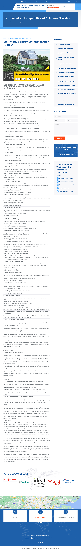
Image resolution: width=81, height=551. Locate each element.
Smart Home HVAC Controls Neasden (65, 63)
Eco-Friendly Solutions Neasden (66, 72)
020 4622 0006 (53, 7)
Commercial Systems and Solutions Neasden (66, 77)
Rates (43, 5)
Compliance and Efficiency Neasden (67, 93)
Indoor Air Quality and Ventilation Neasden (66, 58)
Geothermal (20, 7)
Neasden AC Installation (31, 548)
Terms (53, 548)
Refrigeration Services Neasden (66, 104)
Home (18, 5)
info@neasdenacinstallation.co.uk (28, 1)
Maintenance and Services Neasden (67, 68)
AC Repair (24, 5)
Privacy (50, 548)
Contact (27, 7)
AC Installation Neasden (64, 44)
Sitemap (57, 548)
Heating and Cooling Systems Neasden (65, 52)
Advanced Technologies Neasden (66, 89)
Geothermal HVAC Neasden (64, 97)
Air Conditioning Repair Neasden (66, 48)
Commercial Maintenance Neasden (66, 85)
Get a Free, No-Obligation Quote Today (66, 150)
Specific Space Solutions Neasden (66, 81)
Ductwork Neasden (62, 100)
